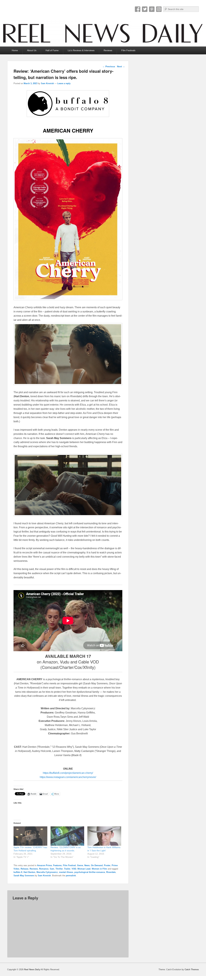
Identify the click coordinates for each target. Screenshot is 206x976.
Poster (107, 865)
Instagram (159, 9)
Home (15, 50)
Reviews (108, 50)
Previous (109, 66)
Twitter (144, 9)
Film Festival (69, 865)
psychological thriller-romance (89, 872)
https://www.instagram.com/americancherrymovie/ (68, 777)
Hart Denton (29, 872)
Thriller (59, 869)
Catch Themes (192, 969)
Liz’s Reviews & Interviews (81, 50)
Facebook (137, 9)
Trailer (67, 869)
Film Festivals (128, 50)
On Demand (97, 865)
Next (121, 66)
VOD (74, 869)
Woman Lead (83, 869)
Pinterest (151, 9)
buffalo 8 (18, 872)
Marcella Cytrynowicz (47, 872)
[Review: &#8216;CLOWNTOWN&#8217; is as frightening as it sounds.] (67, 836)
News (87, 865)
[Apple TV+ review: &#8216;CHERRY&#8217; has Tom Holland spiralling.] (30, 836)
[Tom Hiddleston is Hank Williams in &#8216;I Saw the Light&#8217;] (104, 836)
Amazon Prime (44, 865)
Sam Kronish (47, 83)
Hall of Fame (52, 50)
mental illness (66, 872)
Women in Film (99, 869)
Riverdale (111, 872)
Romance (43, 869)
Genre (80, 865)
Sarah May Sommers (24, 875)
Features (57, 865)
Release (24, 869)
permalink (71, 875)
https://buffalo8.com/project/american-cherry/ (68, 773)
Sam (52, 869)
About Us (31, 50)
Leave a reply (63, 83)
